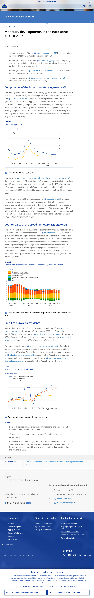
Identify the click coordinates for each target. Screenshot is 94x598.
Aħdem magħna (14, 527)
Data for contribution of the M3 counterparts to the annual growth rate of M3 (38, 314)
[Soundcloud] (85, 555)
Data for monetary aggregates (21, 173)
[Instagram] (74, 555)
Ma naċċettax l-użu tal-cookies (69, 592)
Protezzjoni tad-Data (69, 523)
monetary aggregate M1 (49, 61)
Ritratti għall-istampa (16, 533)
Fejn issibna (13, 539)
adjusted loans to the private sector (45, 346)
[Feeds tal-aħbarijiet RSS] (90, 555)
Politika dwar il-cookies (70, 532)
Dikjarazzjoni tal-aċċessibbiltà (72, 535)
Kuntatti (11, 536)
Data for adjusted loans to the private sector (28, 417)
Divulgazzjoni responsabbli (45, 530)
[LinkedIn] (69, 555)
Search (84, 6)
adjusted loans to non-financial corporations (49, 78)
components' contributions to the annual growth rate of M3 (45, 178)
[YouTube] (79, 555)
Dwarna (11, 523)
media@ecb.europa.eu (66, 503)
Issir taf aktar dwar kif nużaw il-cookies (64, 586)
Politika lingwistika (68, 538)
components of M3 (19, 99)
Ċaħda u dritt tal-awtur (43, 523)
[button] (90, 2)
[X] (64, 555)
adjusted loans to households (43, 71)
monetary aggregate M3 (47, 53)
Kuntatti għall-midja (16, 503)
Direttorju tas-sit (8, 544)
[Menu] (90, 6)
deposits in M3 (53, 199)
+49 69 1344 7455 (64, 499)
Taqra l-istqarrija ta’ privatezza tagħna (32, 586)
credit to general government (48, 334)
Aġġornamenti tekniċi (43, 527)
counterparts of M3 (52, 233)
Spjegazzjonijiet (14, 530)
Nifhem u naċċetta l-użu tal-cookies (25, 592)
